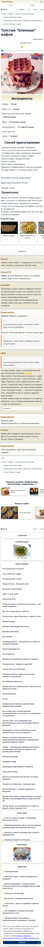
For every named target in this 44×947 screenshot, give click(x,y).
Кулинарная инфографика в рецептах (17, 767)
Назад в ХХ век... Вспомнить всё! (15, 584)
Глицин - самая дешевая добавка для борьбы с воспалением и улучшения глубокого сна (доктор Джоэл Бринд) (21, 749)
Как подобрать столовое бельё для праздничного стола (17, 912)
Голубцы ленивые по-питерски (17, 840)
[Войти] (18, 2)
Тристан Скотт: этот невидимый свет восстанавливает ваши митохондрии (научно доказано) (20, 723)
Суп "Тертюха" (22, 558)
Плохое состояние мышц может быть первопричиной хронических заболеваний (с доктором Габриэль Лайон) (20, 740)
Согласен (22, 942)
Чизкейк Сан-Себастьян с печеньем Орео (18, 784)
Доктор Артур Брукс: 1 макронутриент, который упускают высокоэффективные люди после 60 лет (21, 798)
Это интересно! (8, 654)
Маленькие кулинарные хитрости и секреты (20, 659)
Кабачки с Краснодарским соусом (15, 627)
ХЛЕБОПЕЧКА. (8, 2)
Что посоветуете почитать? (13, 569)
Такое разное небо (9, 772)
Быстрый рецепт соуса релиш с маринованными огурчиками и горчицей (18, 919)
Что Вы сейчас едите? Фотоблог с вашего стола (21, 616)
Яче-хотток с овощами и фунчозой (18, 898)
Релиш (5, 699)
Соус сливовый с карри (11, 574)
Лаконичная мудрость (11, 649)
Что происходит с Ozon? (12, 579)
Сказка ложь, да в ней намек (13, 669)
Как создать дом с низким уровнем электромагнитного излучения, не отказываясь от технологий (21, 713)
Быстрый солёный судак (12, 589)
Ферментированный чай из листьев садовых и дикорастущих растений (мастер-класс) (21, 826)
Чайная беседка (8, 621)
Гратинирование (9, 694)
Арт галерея (7, 637)
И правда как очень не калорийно (22, 409)
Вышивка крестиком (10, 632)
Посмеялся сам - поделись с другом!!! (17, 664)
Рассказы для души (10, 757)
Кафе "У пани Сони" (10, 594)
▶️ (22, 47)
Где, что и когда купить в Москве (15, 611)
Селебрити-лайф (9, 762)
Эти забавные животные (12, 681)
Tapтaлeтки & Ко (9, 599)
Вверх (3, 458)
